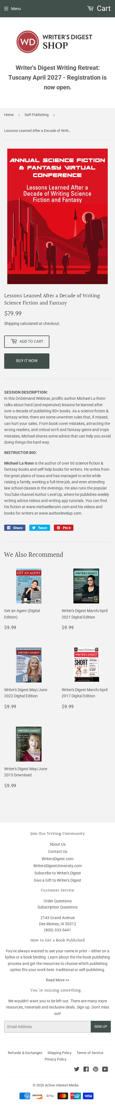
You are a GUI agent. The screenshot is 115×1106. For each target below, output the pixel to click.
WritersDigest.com (57, 859)
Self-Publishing (37, 115)
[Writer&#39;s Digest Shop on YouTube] (105, 1070)
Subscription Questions (57, 907)
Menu (16, 8)
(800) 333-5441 (57, 930)
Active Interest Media (61, 1085)
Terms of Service (89, 1053)
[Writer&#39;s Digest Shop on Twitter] (77, 1070)
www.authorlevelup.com (60, 513)
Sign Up (100, 1027)
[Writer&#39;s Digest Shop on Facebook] (86, 1070)
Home (9, 115)
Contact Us (57, 851)
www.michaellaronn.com (48, 507)
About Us (58, 844)
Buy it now (26, 360)
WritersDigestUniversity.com (57, 866)
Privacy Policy (55, 1059)
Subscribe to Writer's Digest (57, 873)
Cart (103, 8)
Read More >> (57, 980)
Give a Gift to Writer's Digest (57, 880)
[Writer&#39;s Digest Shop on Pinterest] (96, 1070)
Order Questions (58, 901)
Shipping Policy (59, 1053)
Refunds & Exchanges (25, 1053)
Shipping (11, 323)
